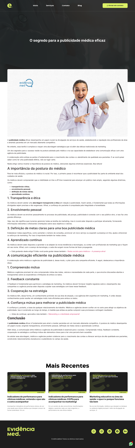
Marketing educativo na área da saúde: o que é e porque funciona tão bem (107, 399)
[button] (115, 5)
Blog (80, 5)
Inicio (35, 5)
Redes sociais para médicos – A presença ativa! (87, 251)
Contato (66, 5)
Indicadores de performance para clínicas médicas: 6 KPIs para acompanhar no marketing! (66, 399)
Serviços (50, 5)
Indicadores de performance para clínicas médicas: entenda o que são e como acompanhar (26, 399)
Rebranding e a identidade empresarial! (64, 314)
